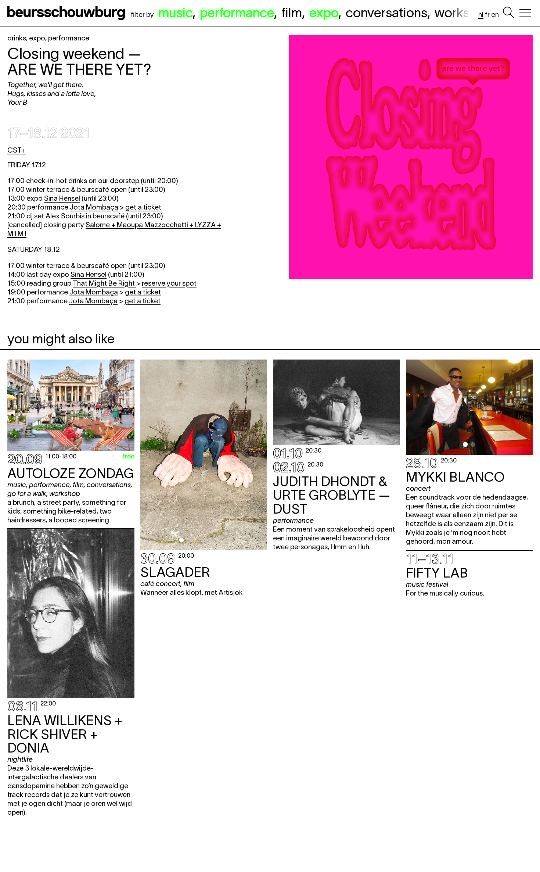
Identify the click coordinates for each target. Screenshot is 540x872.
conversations (386, 12)
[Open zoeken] (508, 13)
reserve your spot (169, 283)
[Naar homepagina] (67, 13)
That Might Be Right (104, 283)
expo (323, 12)
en (495, 14)
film (291, 12)
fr (487, 14)
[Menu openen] (525, 13)
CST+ (16, 150)
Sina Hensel (62, 198)
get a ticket (143, 207)
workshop (463, 12)
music (175, 12)
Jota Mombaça (94, 207)
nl (480, 14)
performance (237, 12)
